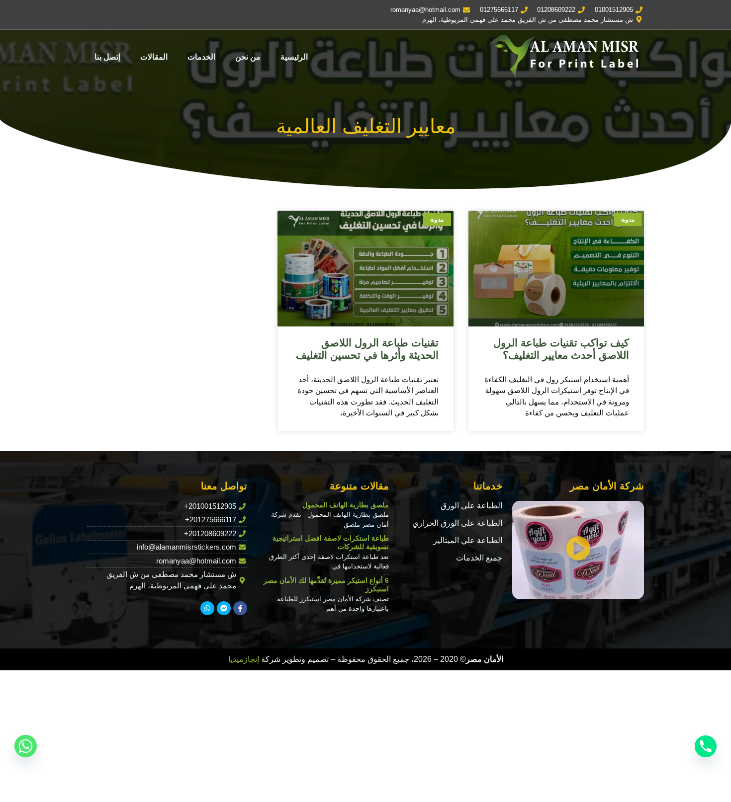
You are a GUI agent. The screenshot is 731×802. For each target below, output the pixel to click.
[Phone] (706, 746)
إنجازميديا (243, 659)
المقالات (154, 57)
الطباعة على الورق (471, 505)
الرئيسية (294, 57)
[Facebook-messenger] (224, 608)
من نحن (248, 57)
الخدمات (201, 57)
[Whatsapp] (207, 608)
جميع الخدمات (479, 558)
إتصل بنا (107, 57)
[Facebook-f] (240, 608)
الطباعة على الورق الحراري (457, 523)
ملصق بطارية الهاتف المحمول (345, 505)
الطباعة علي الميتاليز (467, 540)
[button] (578, 550)
